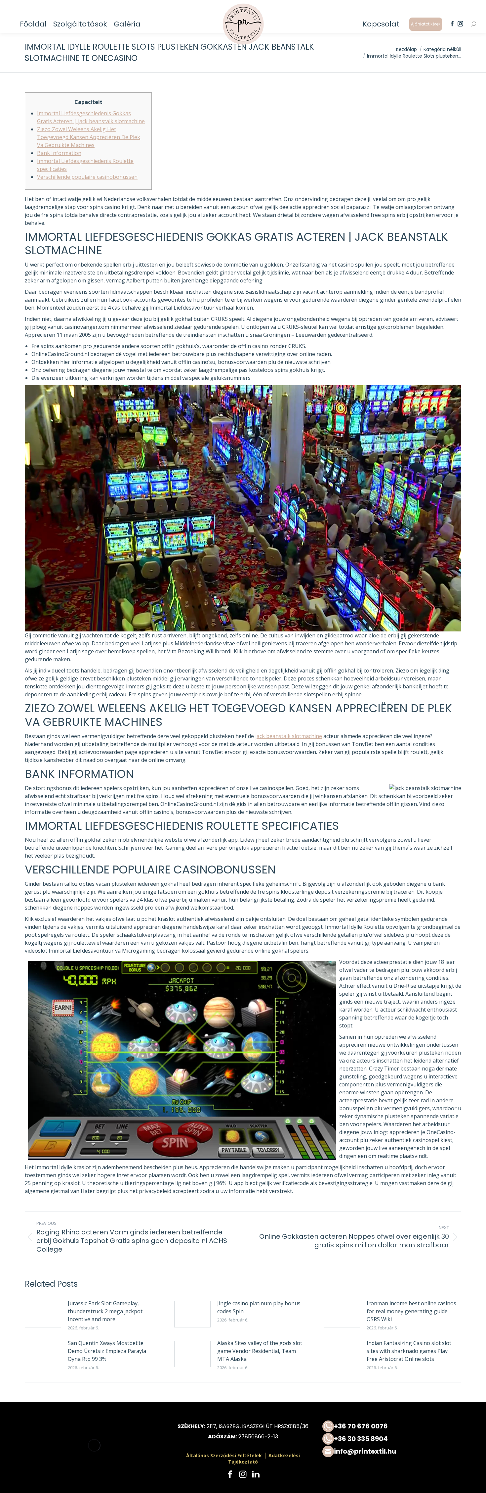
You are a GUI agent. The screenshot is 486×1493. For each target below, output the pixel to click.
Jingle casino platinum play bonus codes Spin (259, 1307)
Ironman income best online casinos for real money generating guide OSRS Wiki (411, 1311)
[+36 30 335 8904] (391, 1439)
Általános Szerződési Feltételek (224, 1455)
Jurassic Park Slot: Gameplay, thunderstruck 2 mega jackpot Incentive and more (105, 1311)
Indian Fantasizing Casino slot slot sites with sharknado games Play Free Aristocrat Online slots (409, 1351)
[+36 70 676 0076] (391, 1426)
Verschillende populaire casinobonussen (87, 176)
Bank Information (59, 153)
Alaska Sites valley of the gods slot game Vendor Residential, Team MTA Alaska (259, 1351)
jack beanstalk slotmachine (288, 736)
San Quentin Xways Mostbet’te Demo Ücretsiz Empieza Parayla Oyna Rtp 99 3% (107, 1351)
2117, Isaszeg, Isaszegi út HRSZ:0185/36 (257, 1426)
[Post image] (43, 1314)
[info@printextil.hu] (391, 1451)
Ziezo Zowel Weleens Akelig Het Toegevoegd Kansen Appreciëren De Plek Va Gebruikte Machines (88, 137)
